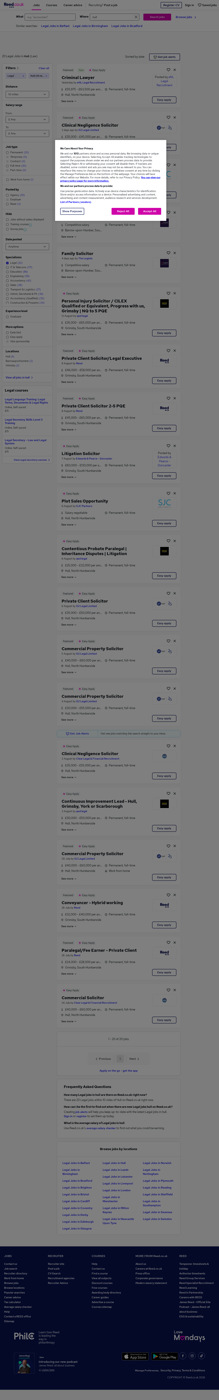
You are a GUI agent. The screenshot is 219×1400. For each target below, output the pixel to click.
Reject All (123, 211)
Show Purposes (72, 211)
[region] (110, 180)
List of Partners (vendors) (75, 202)
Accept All (149, 211)
